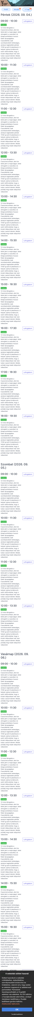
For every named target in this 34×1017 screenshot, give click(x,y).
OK (17, 1009)
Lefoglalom (28, 21)
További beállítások (17, 1014)
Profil (6, 9)
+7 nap (27, 9)
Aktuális (16, 9)
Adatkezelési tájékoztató (10, 1003)
